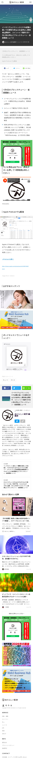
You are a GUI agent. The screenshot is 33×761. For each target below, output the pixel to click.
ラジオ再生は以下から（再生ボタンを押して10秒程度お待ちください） (16, 56)
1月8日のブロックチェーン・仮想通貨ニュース (16, 51)
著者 (3, 731)
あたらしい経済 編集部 (22, 415)
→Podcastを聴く (8, 259)
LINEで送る (27, 68)
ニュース (20, 42)
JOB (3, 728)
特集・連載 (5, 716)
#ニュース (5, 380)
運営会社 (4, 742)
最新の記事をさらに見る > (16, 613)
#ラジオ (13, 380)
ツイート (17, 68)
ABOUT (4, 733)
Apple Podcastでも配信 (9, 61)
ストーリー (5, 719)
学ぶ (3, 722)
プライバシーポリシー (8, 745)
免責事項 (4, 748)
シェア (7, 68)
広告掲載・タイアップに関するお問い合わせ (14, 757)
